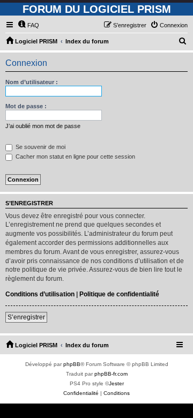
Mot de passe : (26, 106)
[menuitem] (28, 25)
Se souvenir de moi (39, 147)
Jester (116, 383)
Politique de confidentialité (119, 294)
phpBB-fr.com (111, 374)
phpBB (71, 364)
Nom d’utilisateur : (31, 82)
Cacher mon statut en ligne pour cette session (74, 156)
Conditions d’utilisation (40, 294)
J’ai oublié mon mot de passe (42, 126)
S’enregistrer (26, 317)
